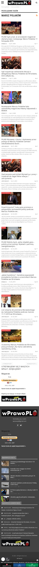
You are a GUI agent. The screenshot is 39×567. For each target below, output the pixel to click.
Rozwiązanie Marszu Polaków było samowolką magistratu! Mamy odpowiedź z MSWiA (19, 108)
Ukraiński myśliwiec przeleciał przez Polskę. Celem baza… (23, 483)
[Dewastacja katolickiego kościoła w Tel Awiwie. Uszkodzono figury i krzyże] (5, 463)
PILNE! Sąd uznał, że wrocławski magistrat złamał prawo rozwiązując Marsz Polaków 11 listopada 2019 (19, 39)
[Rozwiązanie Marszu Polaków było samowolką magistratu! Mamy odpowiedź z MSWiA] (11, 97)
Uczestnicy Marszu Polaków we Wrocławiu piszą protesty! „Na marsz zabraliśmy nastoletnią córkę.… (18, 346)
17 (37, 249)
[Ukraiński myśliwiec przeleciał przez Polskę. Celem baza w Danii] (5, 484)
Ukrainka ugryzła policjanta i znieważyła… (23, 497)
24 (37, 181)
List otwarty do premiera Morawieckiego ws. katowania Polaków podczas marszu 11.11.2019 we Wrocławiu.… (18, 312)
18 (37, 317)
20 (37, 282)
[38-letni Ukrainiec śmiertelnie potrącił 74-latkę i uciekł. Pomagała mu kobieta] (5, 477)
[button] (5, 559)
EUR (6, 385)
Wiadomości (6, 22)
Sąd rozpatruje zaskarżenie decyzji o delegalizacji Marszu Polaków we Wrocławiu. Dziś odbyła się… (19, 73)
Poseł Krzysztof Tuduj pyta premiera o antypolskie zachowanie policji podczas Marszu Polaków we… (17, 209)
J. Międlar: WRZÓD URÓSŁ (13, 519)
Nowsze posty (31, 364)
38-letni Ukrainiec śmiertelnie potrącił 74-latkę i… (22, 476)
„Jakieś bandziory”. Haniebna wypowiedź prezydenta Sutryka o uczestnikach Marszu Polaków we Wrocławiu (18, 277)
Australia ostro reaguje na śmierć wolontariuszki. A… (20, 469)
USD (9, 385)
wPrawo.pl (19, 558)
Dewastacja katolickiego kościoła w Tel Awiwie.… (22, 462)
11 (37, 43)
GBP (13, 385)
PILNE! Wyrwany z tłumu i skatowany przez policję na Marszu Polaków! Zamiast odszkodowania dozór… (18, 141)
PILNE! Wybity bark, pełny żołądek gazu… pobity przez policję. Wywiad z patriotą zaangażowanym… (18, 244)
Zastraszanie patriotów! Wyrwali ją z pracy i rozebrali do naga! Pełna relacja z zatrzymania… (19, 176)
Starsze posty (7, 364)
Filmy (3, 227)
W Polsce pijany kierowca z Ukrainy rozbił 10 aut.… (24, 490)
